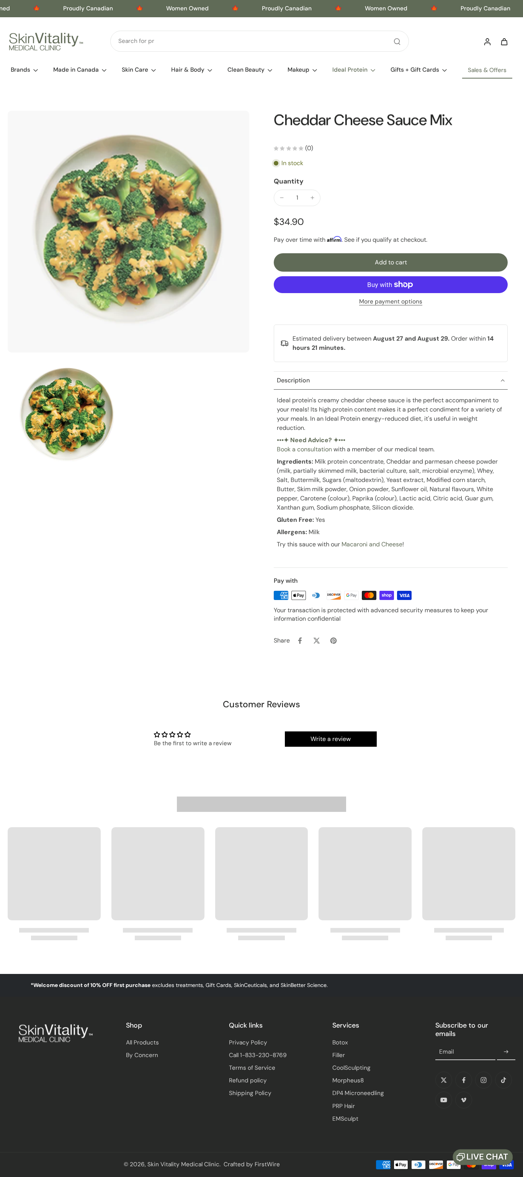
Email (446, 1052)
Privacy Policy (248, 1042)
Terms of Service (252, 1068)
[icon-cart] (503, 41)
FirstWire (267, 1164)
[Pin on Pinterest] (333, 640)
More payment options (390, 302)
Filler (338, 1055)
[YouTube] (443, 1100)
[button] (391, 262)
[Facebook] (463, 1080)
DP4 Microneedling (358, 1093)
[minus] (281, 197)
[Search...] (397, 41)
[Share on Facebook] (299, 640)
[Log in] (487, 41)
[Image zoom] (128, 231)
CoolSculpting (351, 1068)
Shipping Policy (250, 1093)
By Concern (142, 1055)
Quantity (289, 181)
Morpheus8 (348, 1080)
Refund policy (248, 1080)
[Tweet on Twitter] (316, 640)
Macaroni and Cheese (372, 544)
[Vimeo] (463, 1100)
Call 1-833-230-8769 (258, 1055)
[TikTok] (503, 1080)
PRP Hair (343, 1106)
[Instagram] (483, 1080)
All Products (142, 1042)
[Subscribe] (506, 1052)
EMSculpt (345, 1119)
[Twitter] (443, 1080)
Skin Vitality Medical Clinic (183, 1164)
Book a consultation (304, 449)
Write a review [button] (331, 739)
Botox (340, 1042)
